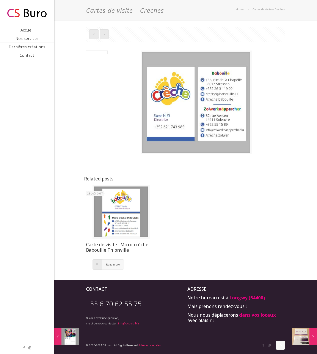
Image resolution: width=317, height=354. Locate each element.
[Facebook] (24, 348)
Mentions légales (150, 345)
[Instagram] (30, 348)
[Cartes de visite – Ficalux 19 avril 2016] (304, 336)
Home (239, 9)
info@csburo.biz (128, 323)
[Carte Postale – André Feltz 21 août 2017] (66, 336)
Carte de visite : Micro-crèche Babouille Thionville (117, 247)
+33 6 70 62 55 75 (113, 303)
